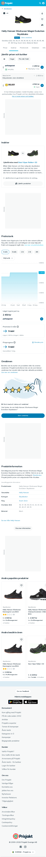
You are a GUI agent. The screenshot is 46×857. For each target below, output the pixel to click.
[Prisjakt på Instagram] (25, 846)
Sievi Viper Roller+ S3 (27, 162)
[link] (23, 167)
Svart (21, 501)
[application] (23, 284)
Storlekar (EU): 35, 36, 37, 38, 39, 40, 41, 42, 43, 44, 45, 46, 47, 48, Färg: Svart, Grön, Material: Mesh (23, 42)
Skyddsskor (8, 8)
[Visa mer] (3, 67)
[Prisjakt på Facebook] (20, 846)
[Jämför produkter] (42, 25)
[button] (5, 13)
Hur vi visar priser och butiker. (23, 96)
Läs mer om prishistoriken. (34, 245)
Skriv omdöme (26, 38)
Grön (26, 501)
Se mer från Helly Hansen (10, 520)
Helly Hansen (24, 493)
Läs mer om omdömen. (9, 372)
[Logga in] (43, 3)
